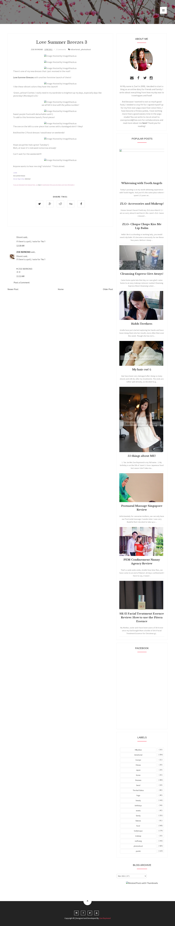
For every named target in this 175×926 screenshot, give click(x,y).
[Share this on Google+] (50, 203)
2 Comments (61, 49)
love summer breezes (19, 176)
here (39, 185)
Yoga (138, 795)
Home (61, 289)
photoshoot (86, 49)
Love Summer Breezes (23, 77)
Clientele (148, 890)
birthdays (138, 805)
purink (138, 851)
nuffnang (138, 841)
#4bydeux (138, 750)
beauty (138, 800)
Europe (138, 760)
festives (138, 821)
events (138, 810)
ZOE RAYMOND (23, 252)
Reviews (138, 780)
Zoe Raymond (105, 918)
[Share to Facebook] (81, 203)
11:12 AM (20, 276)
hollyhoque (138, 831)
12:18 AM (20, 245)
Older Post (108, 289)
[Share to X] (39, 203)
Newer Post (13, 289)
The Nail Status (138, 790)
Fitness (138, 765)
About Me (136, 890)
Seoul (138, 785)
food (138, 826)
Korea (138, 775)
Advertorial (75, 49)
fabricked (27, 179)
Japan (138, 770)
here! (144, 123)
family (138, 816)
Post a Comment (22, 282)
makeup (138, 836)
